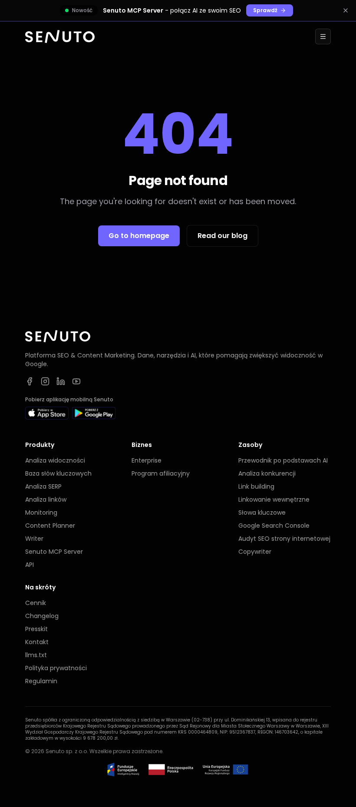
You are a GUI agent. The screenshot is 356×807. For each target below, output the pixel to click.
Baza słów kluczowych (58, 473)
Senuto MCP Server (54, 551)
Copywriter (254, 551)
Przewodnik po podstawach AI (283, 460)
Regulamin (41, 681)
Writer (34, 538)
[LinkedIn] (60, 381)
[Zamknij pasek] (345, 10)
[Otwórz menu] (323, 36)
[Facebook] (29, 381)
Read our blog (222, 236)
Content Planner (50, 525)
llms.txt (36, 655)
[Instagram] (45, 381)
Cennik (35, 603)
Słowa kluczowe (262, 512)
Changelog (42, 616)
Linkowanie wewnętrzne (274, 499)
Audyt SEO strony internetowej (284, 538)
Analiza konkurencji (267, 473)
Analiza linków (45, 499)
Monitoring (41, 512)
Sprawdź (265, 10)
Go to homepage (139, 236)
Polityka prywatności (56, 668)
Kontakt (37, 642)
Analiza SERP (43, 486)
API (29, 564)
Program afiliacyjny (161, 473)
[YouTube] (76, 381)
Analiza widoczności (55, 460)
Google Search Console (274, 525)
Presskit (36, 629)
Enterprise (147, 460)
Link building (256, 486)
